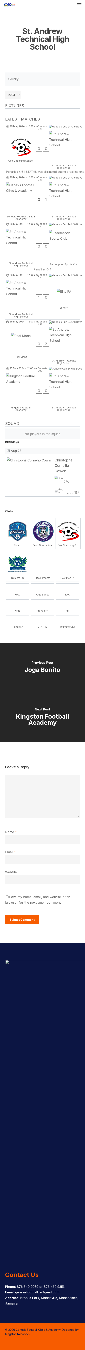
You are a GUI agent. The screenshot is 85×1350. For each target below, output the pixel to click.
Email (10, 852)
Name (11, 832)
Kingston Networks (17, 1334)
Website (11, 872)
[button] (79, 5)
